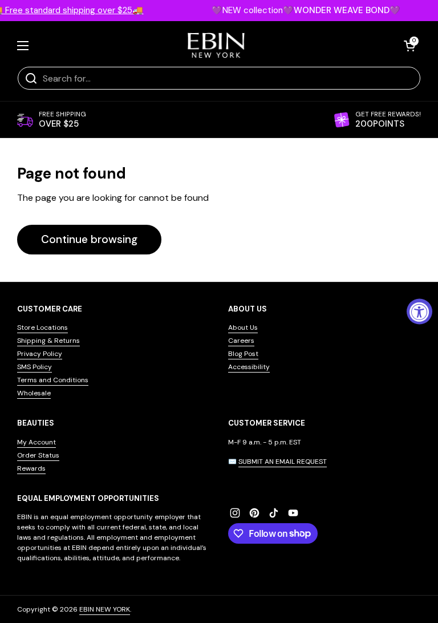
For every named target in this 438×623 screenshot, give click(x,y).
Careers (241, 340)
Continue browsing (89, 239)
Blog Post (243, 353)
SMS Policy (34, 366)
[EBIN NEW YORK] (216, 45)
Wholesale (34, 393)
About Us (243, 327)
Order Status (38, 455)
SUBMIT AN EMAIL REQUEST (282, 461)
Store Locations (42, 327)
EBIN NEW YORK (104, 609)
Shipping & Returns (48, 340)
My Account (36, 442)
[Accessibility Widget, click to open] (419, 312)
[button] (409, 45)
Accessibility (249, 366)
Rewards (31, 468)
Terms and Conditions (52, 380)
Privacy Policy (39, 353)
